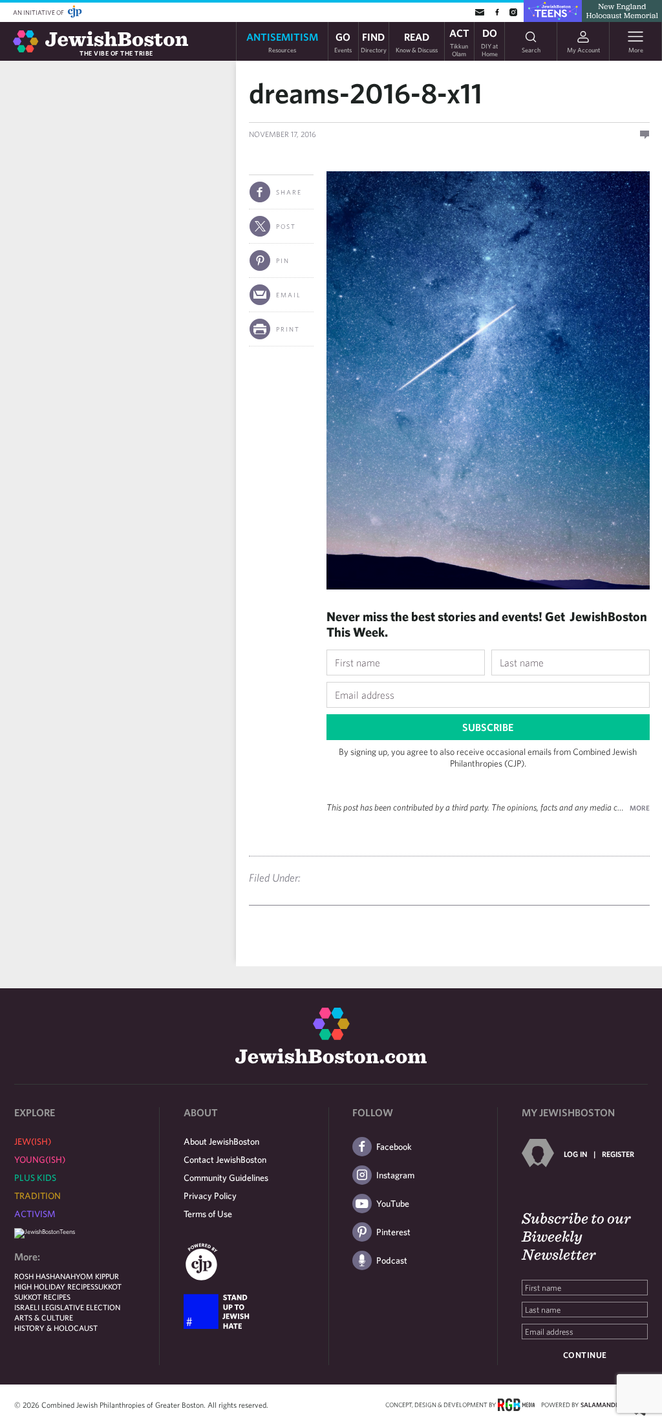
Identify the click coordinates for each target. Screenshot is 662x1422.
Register (618, 1153)
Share (289, 192)
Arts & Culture (43, 1317)
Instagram (395, 1175)
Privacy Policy (210, 1196)
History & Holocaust (56, 1327)
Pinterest (393, 1232)
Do (489, 41)
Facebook (394, 1146)
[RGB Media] (516, 1404)
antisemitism (282, 41)
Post (286, 226)
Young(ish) (39, 1159)
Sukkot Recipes (42, 1296)
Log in (575, 1153)
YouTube (392, 1203)
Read (417, 41)
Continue (585, 1355)
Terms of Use (208, 1214)
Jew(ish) (32, 1141)
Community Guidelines (226, 1178)
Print (288, 329)
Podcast (391, 1260)
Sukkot (108, 1286)
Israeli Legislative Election (67, 1306)
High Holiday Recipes (54, 1286)
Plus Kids (35, 1178)
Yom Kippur (97, 1275)
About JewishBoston (221, 1141)
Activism (35, 1214)
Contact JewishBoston (225, 1159)
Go (343, 41)
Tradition (37, 1196)
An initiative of (39, 12)
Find (374, 41)
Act (459, 41)
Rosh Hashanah (45, 1275)
